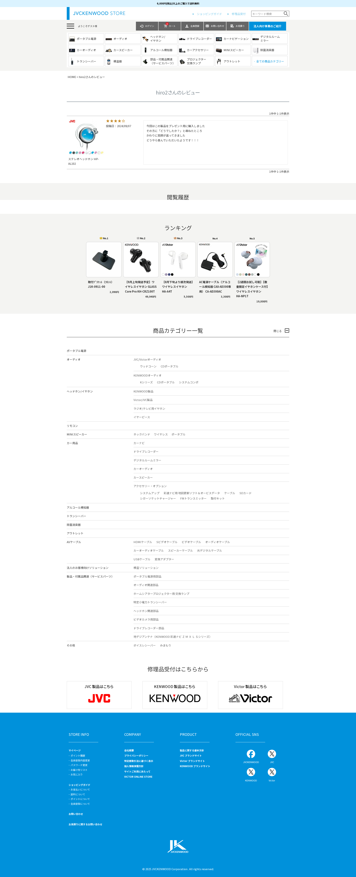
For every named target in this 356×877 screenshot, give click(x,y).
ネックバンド (142, 434)
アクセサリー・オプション (150, 486)
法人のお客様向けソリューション (87, 568)
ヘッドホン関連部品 (146, 611)
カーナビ (139, 443)
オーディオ (73, 359)
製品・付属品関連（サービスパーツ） (90, 576)
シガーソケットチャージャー (158, 498)
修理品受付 (239, 14)
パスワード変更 (79, 765)
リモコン (72, 426)
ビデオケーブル (191, 542)
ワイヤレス (161, 434)
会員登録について (80, 803)
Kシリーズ (146, 382)
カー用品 (72, 443)
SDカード (245, 493)
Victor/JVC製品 (143, 400)
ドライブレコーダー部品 (149, 628)
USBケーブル (142, 559)
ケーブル (229, 493)
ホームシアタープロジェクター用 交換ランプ (161, 594)
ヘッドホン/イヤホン (80, 391)
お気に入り (77, 774)
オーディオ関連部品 (146, 585)
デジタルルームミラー (147, 460)
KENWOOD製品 (143, 391)
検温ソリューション (146, 568)
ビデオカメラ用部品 (146, 619)
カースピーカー (143, 477)
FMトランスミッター (193, 498)
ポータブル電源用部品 (147, 576)
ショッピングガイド (209, 14)
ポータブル (178, 434)
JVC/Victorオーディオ (147, 359)
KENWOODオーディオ (147, 375)
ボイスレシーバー (145, 645)
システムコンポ (188, 382)
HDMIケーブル (143, 542)
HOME (72, 77)
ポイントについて (80, 799)
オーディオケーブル (217, 542)
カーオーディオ (143, 469)
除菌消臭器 (74, 525)
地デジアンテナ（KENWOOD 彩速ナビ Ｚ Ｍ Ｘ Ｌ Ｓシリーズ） (173, 637)
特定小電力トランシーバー (150, 602)
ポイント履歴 (78, 755)
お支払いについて (80, 789)
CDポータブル (169, 366)
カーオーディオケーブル (149, 550)
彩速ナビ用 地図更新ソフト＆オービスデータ (192, 493)
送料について (78, 794)
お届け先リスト (79, 770)
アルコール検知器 (78, 507)
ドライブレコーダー (146, 451)
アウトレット (75, 533)
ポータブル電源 (76, 351)
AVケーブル (74, 542)
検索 (286, 13)
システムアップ (149, 493)
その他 (71, 645)
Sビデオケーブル (166, 542)
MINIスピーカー (77, 434)
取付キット (218, 498)
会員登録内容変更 (80, 760)
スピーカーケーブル (180, 550)
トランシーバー (76, 516)
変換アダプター (164, 559)
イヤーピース (142, 417)
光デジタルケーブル (209, 550)
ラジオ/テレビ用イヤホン (149, 408)
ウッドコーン (148, 366)
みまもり (165, 645)
